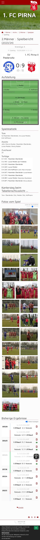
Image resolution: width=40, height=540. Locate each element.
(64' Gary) (6, 112)
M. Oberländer (20, 97)
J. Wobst (16, 102)
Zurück (20, 507)
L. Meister (20, 85)
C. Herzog (6, 110)
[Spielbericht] (36, 426)
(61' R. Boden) (14, 104)
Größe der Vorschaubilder (31, 204)
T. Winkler (34, 110)
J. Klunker (6, 89)
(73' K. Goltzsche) (9, 92)
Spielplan (31, 32)
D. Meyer (25, 102)
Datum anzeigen (33, 421)
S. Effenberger (20, 122)
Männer (8, 32)
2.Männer (22, 32)
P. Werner (15, 118)
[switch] (27, 421)
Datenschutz (5, 532)
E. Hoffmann (33, 89)
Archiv (15, 32)
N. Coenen (25, 118)
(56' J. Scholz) (33, 92)
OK (36, 528)
